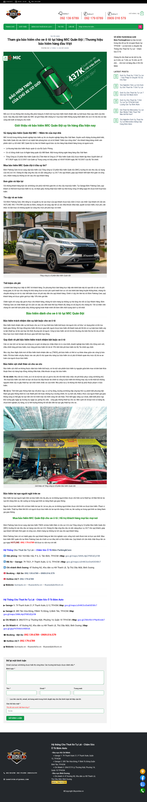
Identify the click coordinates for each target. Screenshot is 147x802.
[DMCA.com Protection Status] (59, 782)
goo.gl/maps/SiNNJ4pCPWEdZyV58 (82, 556)
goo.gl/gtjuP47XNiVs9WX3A (16, 628)
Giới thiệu (23, 27)
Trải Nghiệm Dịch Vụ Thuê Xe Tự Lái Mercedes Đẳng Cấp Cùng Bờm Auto (131, 121)
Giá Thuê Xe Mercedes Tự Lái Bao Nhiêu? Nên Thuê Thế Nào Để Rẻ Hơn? (132, 112)
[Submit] (140, 27)
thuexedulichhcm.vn (54, 585)
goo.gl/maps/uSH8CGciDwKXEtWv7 (83, 562)
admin (66, 48)
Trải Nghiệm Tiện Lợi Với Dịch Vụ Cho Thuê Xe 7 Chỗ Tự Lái (131, 86)
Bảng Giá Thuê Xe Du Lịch (42, 27)
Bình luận (10, 669)
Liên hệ (71, 27)
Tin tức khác (55, 36)
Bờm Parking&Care (61, 550)
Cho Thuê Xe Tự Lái (24, 550)
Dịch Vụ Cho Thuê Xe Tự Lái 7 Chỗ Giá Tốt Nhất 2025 (132, 94)
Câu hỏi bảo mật (13, 704)
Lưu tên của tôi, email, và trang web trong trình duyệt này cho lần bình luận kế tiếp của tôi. (45, 699)
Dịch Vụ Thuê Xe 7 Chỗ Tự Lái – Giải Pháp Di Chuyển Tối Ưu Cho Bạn (132, 77)
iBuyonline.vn (78, 791)
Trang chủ (10, 27)
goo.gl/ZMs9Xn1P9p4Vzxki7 (91, 620)
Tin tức (61, 27)
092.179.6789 (27, 579)
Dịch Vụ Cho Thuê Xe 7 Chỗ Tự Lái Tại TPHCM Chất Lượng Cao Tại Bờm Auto (131, 102)
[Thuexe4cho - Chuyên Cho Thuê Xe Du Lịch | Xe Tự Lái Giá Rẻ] (23, 13)
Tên (8, 688)
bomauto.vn (20, 585)
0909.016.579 (48, 573)
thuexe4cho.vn (35, 585)
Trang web (78, 688)
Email (43, 688)
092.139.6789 (31, 573)
